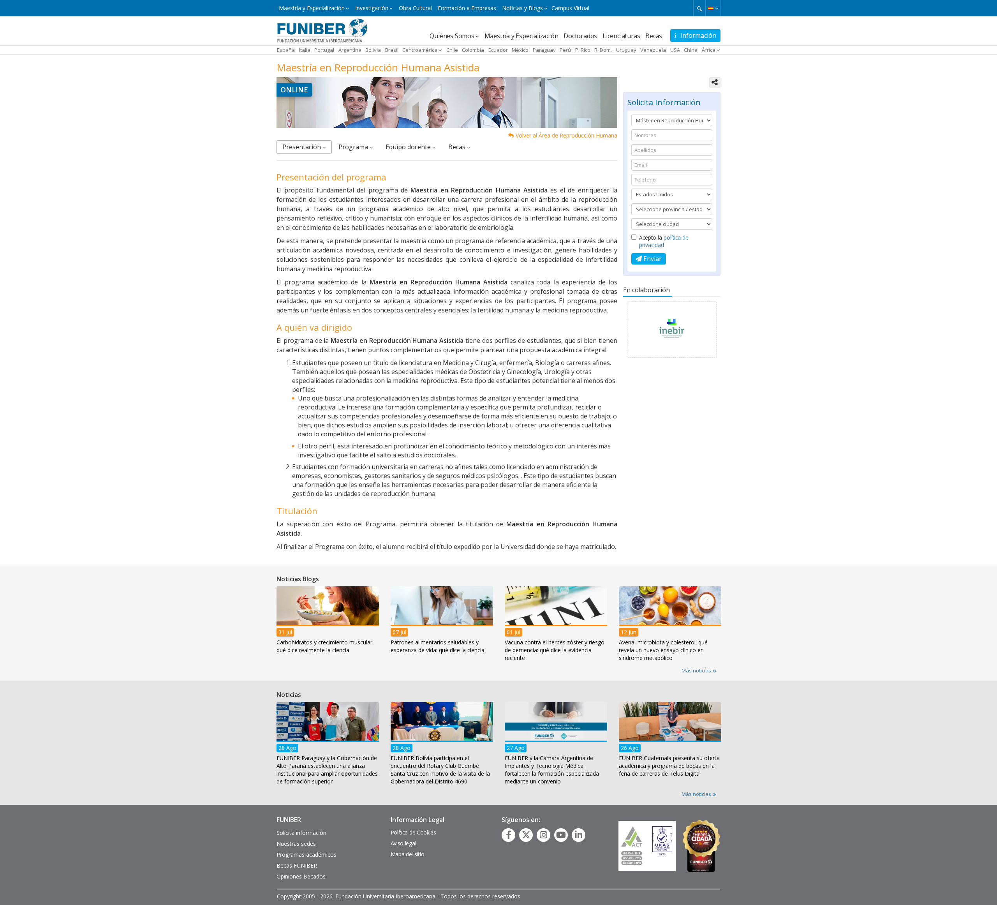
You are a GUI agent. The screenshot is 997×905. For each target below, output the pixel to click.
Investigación (371, 8)
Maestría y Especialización (312, 8)
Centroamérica (419, 49)
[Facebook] (508, 835)
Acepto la (664, 241)
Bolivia (373, 49)
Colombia (473, 49)
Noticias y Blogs (522, 8)
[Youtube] (561, 835)
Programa (354, 147)
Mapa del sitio (408, 854)
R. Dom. (603, 49)
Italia (304, 49)
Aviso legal (403, 843)
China (691, 49)
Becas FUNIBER (297, 865)
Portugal (324, 49)
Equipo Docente (409, 147)
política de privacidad (664, 241)
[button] (713, 8)
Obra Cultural (415, 8)
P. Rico (582, 49)
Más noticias (697, 670)
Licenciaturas (621, 36)
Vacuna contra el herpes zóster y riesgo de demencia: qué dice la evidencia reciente (554, 650)
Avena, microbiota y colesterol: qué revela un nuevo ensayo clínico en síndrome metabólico (663, 650)
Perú (565, 49)
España (286, 49)
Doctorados (580, 36)
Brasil (391, 49)
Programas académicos (306, 854)
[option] (671, 331)
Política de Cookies (413, 832)
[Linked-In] (578, 835)
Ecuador (498, 49)
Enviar (652, 258)
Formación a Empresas (467, 8)
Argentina (349, 49)
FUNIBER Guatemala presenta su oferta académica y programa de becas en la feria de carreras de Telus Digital (669, 765)
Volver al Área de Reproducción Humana (566, 135)
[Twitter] (526, 835)
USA (675, 49)
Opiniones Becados (301, 876)
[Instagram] (543, 835)
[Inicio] (322, 30)
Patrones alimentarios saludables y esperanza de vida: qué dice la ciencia (437, 646)
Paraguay (544, 49)
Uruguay (626, 49)
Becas (653, 36)
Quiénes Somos (452, 36)
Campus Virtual (570, 8)
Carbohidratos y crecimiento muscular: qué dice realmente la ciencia (325, 646)
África (708, 49)
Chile (452, 49)
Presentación (302, 147)
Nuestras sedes (296, 843)
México (520, 49)
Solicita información (301, 832)
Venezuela (653, 49)
